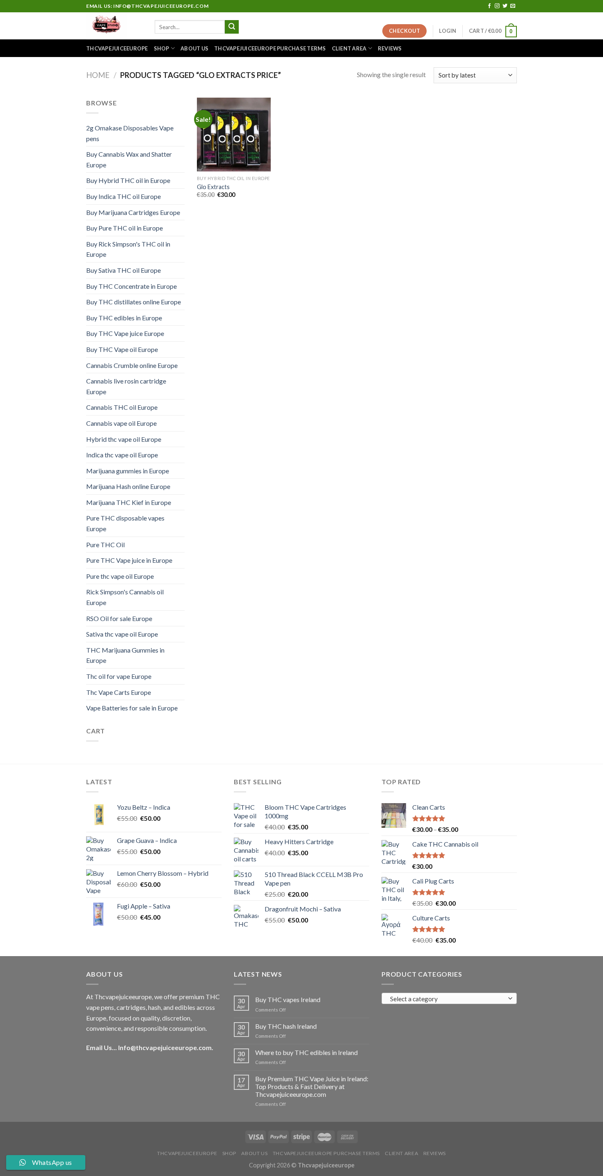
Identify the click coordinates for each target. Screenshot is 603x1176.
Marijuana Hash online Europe (128, 486)
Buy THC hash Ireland (286, 1026)
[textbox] (447, 999)
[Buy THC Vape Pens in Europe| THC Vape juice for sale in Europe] (114, 25)
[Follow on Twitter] (504, 6)
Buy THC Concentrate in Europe (131, 286)
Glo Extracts (213, 186)
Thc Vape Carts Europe (118, 692)
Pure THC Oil (105, 544)
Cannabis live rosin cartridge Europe (126, 386)
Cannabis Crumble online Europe (132, 365)
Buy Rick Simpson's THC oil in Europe (128, 249)
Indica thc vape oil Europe (122, 455)
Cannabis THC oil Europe (122, 407)
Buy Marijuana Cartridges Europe (133, 212)
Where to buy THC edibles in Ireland (306, 1052)
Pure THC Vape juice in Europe (129, 560)
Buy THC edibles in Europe (124, 318)
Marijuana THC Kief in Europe (128, 502)
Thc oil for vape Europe (118, 676)
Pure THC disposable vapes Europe (125, 523)
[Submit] (232, 27)
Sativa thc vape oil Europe (122, 634)
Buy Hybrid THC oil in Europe (128, 180)
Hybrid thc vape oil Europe (123, 439)
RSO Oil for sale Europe (119, 618)
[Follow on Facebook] (489, 6)
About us (194, 48)
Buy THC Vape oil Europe (122, 349)
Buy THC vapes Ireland (287, 999)
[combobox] (449, 998)
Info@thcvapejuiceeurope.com (165, 1047)
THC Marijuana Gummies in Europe (125, 655)
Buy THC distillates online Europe (133, 302)
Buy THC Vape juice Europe (125, 333)
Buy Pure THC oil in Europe (124, 228)
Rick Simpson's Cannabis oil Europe (125, 597)
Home (98, 75)
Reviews (390, 48)
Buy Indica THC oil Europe (123, 196)
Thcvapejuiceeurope (117, 48)
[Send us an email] (512, 6)
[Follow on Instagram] (497, 6)
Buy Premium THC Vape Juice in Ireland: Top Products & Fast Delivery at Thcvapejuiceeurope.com (311, 1086)
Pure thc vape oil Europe (120, 576)
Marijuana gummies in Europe (127, 471)
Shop (161, 48)
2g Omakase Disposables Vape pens (130, 133)
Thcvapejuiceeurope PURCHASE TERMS (270, 48)
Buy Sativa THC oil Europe (123, 270)
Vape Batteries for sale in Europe (132, 708)
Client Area (349, 48)
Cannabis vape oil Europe (121, 423)
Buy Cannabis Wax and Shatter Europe (129, 159)
